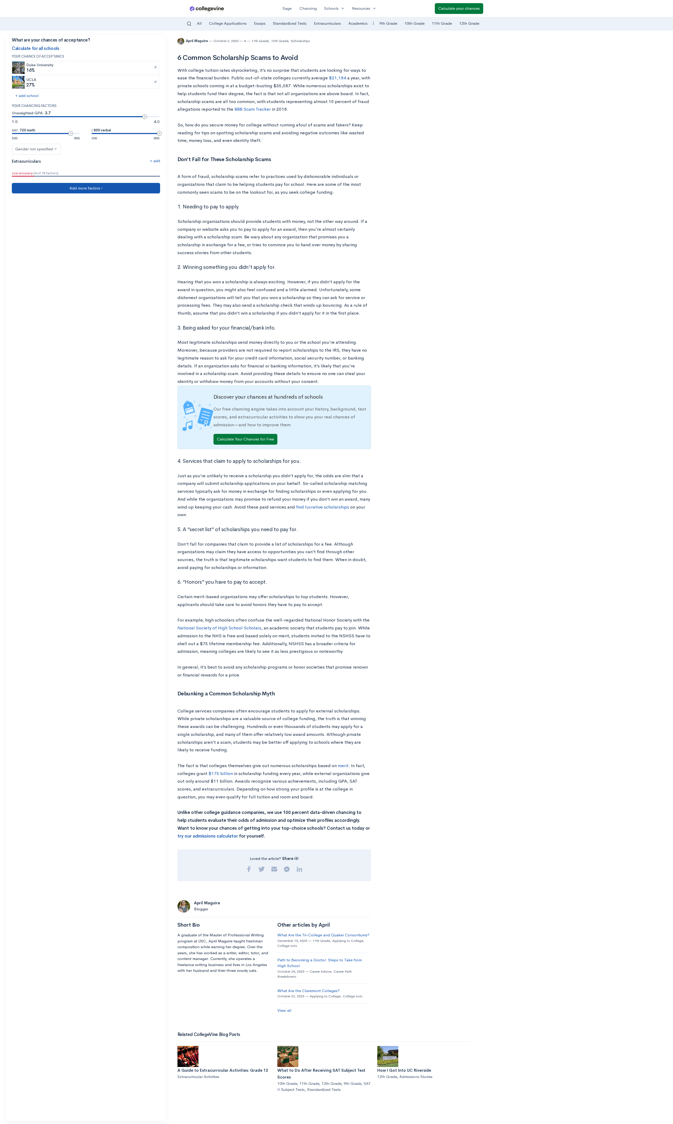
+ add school (27, 95)
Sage (287, 8)
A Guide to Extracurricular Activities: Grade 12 (222, 1070)
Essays (260, 23)
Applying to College (347, 940)
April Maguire (197, 41)
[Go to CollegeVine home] (207, 9)
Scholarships (300, 41)
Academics (358, 23)
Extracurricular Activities (198, 1076)
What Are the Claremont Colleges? (308, 990)
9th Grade (388, 23)
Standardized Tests (290, 23)
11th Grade (442, 23)
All (199, 23)
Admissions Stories (415, 1076)
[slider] (144, 116)
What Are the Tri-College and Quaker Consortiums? (323, 934)
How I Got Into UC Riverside (404, 1070)
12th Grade (469, 23)
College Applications (228, 23)
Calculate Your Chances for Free (245, 439)
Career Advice (320, 971)
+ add (155, 160)
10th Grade (415, 23)
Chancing (308, 8)
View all (284, 1010)
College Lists (287, 945)
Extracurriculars (327, 23)
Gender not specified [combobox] (34, 148)
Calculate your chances (459, 8)
